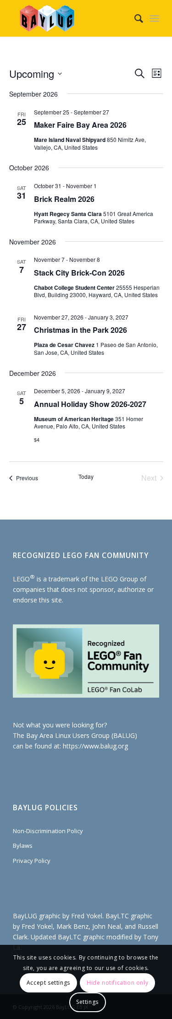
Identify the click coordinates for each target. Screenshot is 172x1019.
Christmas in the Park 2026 (80, 330)
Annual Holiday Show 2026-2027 (90, 404)
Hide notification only (117, 982)
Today (86, 476)
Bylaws (23, 845)
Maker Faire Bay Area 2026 (80, 124)
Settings (87, 1002)
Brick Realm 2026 (64, 199)
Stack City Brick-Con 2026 (79, 272)
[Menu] (154, 18)
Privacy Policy (31, 860)
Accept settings (48, 982)
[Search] (134, 18)
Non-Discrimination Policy (48, 831)
